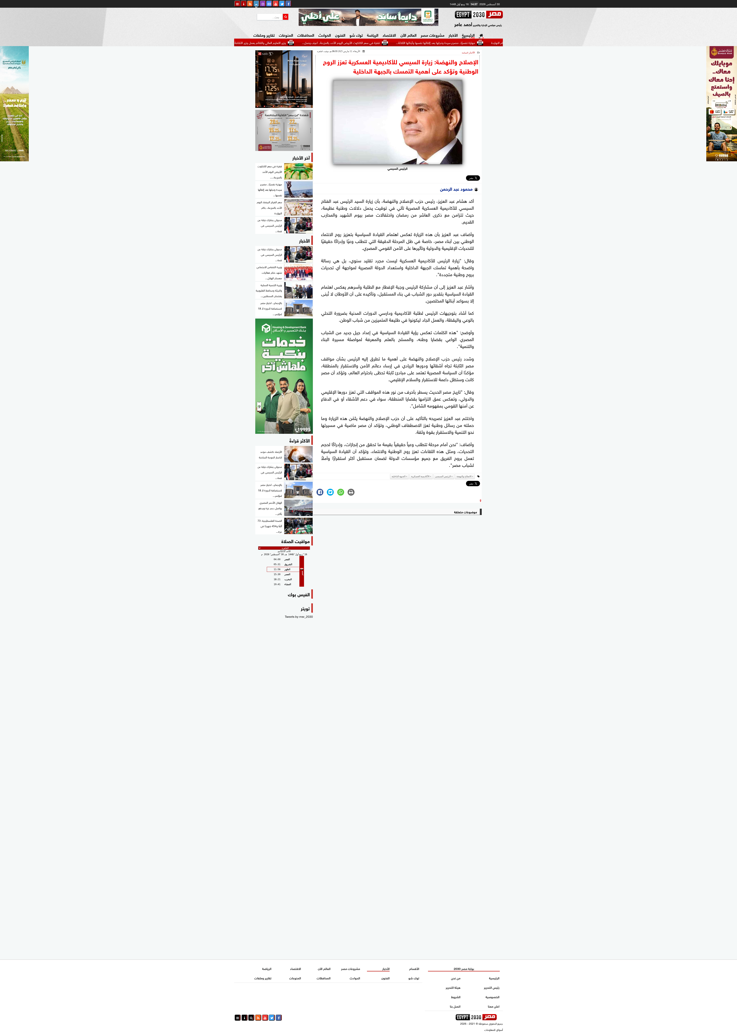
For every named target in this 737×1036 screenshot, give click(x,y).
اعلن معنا (493, 1006)
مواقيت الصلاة (295, 541)
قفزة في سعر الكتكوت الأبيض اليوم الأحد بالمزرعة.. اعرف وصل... (397, 42)
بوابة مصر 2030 (464, 968)
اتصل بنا (455, 1006)
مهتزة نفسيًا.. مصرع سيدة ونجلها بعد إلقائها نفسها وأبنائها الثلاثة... (491, 42)
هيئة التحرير (453, 987)
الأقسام (414, 968)
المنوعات (286, 34)
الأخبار (453, 34)
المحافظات (305, 34)
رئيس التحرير (491, 987)
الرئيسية (468, 34)
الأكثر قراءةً (299, 440)
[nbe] (368, 17)
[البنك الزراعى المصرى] (14, 159)
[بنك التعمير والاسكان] (284, 376)
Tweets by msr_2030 (299, 616)
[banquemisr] (284, 130)
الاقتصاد (389, 34)
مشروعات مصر (432, 34)
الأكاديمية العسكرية (420, 476)
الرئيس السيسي (443, 476)
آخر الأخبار (301, 157)
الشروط (455, 996)
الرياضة (372, 34)
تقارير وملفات (264, 34)
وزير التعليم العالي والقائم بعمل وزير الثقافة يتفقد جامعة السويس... (302, 42)
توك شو (356, 34)
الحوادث (324, 34)
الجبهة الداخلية (398, 476)
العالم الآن (408, 34)
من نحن (455, 977)
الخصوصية (492, 996)
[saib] (284, 79)
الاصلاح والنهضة (464, 476)
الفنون (340, 34)
